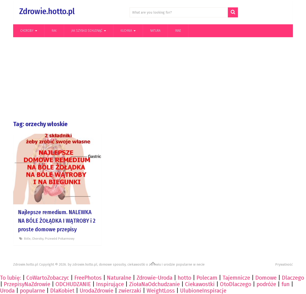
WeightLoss (161, 290)
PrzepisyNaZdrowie (27, 284)
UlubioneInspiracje (203, 290)
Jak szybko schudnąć (86, 31)
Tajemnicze (236, 277)
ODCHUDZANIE (73, 284)
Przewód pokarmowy (59, 238)
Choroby (26, 31)
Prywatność (284, 265)
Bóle (27, 238)
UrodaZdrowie (96, 290)
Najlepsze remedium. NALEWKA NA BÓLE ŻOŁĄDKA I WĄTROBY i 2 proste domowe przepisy (56, 221)
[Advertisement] (153, 79)
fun (285, 284)
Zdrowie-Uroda (154, 277)
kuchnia (126, 31)
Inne (178, 31)
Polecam (207, 277)
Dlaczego (293, 277)
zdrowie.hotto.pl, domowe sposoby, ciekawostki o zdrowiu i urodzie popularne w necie (138, 265)
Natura (155, 31)
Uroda (7, 290)
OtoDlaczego (235, 284)
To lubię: (10, 277)
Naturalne (119, 277)
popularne (32, 290)
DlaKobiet (62, 290)
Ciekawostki (200, 284)
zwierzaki (130, 290)
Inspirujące (110, 284)
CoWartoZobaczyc (47, 277)
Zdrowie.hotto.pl (47, 11)
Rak (54, 31)
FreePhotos (88, 277)
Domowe (266, 277)
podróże (266, 284)
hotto (184, 277)
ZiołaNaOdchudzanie (154, 284)
